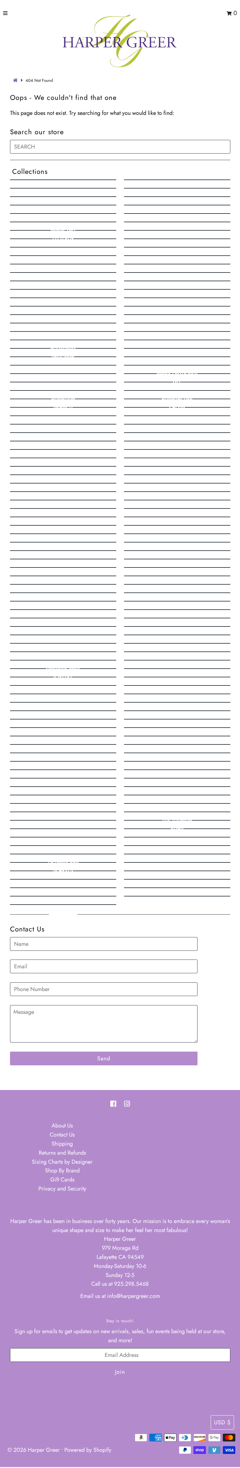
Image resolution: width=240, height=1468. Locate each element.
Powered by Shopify (87, 1450)
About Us (62, 1126)
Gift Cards (62, 1180)
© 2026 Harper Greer (34, 1450)
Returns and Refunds (62, 1153)
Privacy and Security (62, 1189)
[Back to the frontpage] (16, 80)
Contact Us (62, 1135)
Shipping (62, 1144)
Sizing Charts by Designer (62, 1162)
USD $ (222, 1422)
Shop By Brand (62, 1170)
